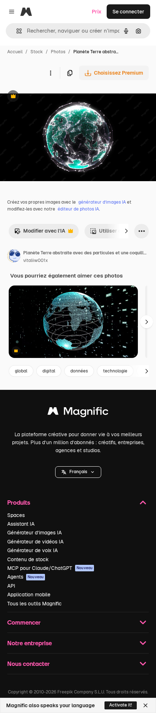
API (11, 586)
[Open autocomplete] (16, 31)
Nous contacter (28, 663)
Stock (36, 52)
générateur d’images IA (102, 202)
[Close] (145, 705)
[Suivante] (126, 231)
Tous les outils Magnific (34, 603)
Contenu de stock (28, 559)
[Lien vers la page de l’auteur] (13, 256)
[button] (78, 472)
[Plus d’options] (50, 73)
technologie (115, 371)
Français (78, 472)
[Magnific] (78, 412)
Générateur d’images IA (34, 532)
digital (48, 371)
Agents (25, 577)
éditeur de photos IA (78, 209)
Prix (97, 11)
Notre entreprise (29, 643)
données (79, 371)
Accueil (14, 52)
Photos (58, 52)
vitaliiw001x (35, 260)
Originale (47, 96)
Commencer (24, 622)
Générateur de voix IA (32, 550)
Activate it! (120, 705)
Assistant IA (20, 524)
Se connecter (128, 11)
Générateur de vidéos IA (35, 541)
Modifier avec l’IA (39, 233)
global (21, 371)
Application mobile (28, 594)
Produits (18, 502)
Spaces (16, 515)
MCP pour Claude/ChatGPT (50, 568)
